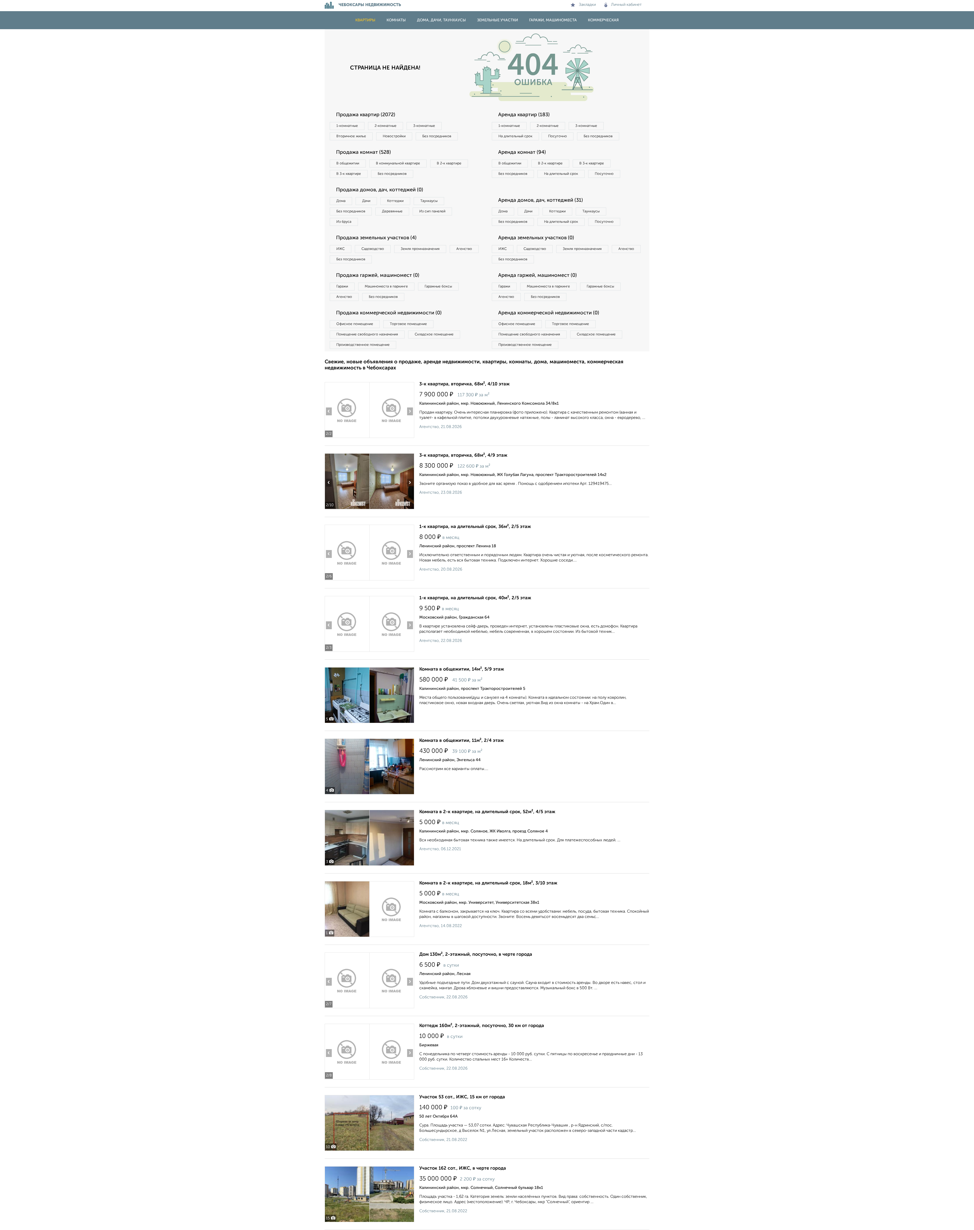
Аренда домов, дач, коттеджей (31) (540, 200)
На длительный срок (515, 136)
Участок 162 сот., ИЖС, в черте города (462, 1168)
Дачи (366, 201)
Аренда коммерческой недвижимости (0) (548, 313)
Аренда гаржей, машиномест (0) (537, 275)
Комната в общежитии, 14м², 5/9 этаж (461, 669)
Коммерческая (603, 20)
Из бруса (343, 222)
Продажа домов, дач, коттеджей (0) (379, 190)
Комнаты (396, 20)
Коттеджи (395, 201)
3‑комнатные (424, 126)
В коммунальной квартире (398, 163)
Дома (340, 201)
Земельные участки (497, 20)
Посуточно (557, 136)
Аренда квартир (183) (524, 114)
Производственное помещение (363, 345)
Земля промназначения (420, 249)
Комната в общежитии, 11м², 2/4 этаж (461, 740)
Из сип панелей (432, 211)
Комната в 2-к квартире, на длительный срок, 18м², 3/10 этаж (488, 883)
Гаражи (342, 286)
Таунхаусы (429, 201)
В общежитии (347, 163)
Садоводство (372, 249)
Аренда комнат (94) (522, 152)
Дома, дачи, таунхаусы (441, 20)
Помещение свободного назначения (367, 334)
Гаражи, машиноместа (553, 20)
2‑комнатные (385, 126)
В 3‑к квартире (348, 174)
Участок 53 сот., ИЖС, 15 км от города (462, 1097)
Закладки (587, 5)
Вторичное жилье (351, 136)
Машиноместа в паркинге (386, 286)
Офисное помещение (354, 324)
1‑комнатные (347, 126)
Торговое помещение (408, 324)
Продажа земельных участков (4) (376, 238)
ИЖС (340, 249)
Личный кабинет (626, 5)
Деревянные (392, 211)
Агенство (464, 249)
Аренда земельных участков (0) (536, 238)
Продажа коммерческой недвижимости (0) (389, 313)
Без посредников (436, 136)
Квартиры (365, 20)
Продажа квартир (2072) (365, 114)
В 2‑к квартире (449, 163)
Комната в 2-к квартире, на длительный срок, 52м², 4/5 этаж (487, 812)
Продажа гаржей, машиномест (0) (377, 275)
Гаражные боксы (438, 286)
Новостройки (394, 136)
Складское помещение (434, 334)
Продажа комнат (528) (363, 152)
